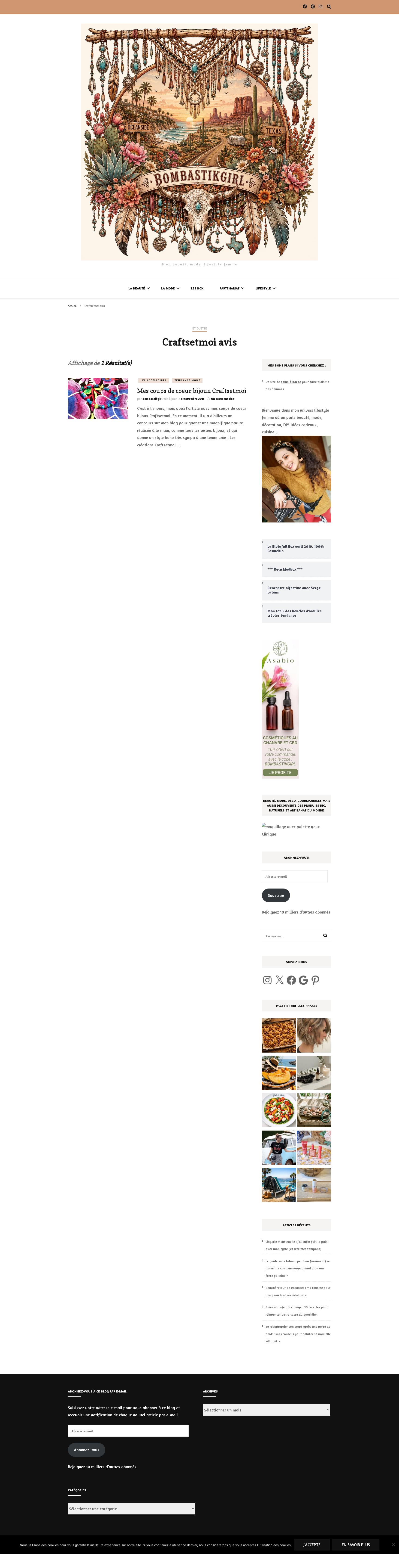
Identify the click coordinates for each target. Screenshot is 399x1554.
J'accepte (311, 1544)
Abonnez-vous (86, 1449)
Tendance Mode (187, 380)
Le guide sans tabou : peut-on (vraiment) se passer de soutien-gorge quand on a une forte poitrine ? (298, 1268)
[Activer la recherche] (329, 7)
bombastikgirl (152, 399)
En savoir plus (356, 1544)
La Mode (168, 288)
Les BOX (197, 288)
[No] (393, 1544)
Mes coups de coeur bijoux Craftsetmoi (191, 390)
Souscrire (276, 895)
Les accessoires (154, 380)
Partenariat (229, 288)
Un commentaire (222, 399)
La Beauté (136, 288)
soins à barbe (291, 382)
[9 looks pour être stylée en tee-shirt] (279, 1149)
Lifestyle (263, 288)
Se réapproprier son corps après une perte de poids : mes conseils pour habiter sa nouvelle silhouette (298, 1333)
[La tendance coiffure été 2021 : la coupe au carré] (314, 1036)
